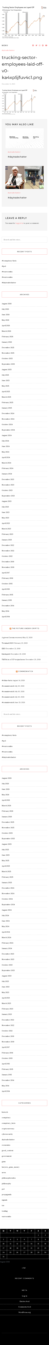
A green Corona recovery (12, 637)
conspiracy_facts (8, 1123)
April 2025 (6, 391)
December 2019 (8, 562)
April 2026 (6, 325)
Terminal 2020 (7, 643)
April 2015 (6, 589)
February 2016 (7, 578)
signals (4, 1200)
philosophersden (8, 1178)
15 (38, 1244)
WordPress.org (24, 1312)
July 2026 (5, 309)
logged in (19, 223)
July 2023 (5, 507)
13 (24, 1244)
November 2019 (8, 567)
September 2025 (8, 364)
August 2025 (7, 369)
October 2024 (7, 424)
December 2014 (8, 606)
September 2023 (8, 496)
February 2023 (7, 534)
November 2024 (8, 419)
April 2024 (6, 457)
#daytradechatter (17, 157)
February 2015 (7, 595)
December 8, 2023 (8, 84)
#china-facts (7, 680)
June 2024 (6, 446)
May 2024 (5, 452)
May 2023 (5, 518)
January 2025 (7, 408)
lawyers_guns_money (10, 1167)
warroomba (6, 1216)
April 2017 (6, 573)
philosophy (6, 1183)
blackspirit (6, 654)
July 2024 (5, 441)
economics (6, 1145)
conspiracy (6, 1117)
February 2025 (7, 402)
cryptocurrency (8, 1129)
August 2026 (7, 304)
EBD (3, 648)
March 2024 (6, 463)
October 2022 (7, 556)
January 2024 (7, 474)
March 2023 (6, 529)
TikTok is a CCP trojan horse (13, 659)
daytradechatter (8, 50)
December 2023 (8, 479)
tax (3, 1205)
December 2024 (8, 413)
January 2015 (7, 600)
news (4, 1172)
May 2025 (5, 386)
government (7, 1156)
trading (5, 1211)
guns (4, 1161)
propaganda (6, 1194)
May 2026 (5, 320)
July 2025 (5, 375)
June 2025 (6, 380)
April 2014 (6, 616)
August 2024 (7, 435)
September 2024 (8, 430)
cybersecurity (7, 1134)
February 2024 (7, 468)
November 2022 (8, 551)
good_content (7, 1150)
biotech (5, 1112)
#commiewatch (8, 686)
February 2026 (7, 337)
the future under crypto (25, 628)
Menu (5, 45)
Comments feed (24, 1307)
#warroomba (7, 272)
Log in (24, 1296)
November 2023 (8, 485)
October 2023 (7, 490)
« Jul (23, 1268)
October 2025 (7, 358)
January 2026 (7, 342)
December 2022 (8, 545)
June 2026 (6, 315)
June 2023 (5, 512)
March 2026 (6, 331)
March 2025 (6, 397)
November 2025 (8, 353)
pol (3, 1189)
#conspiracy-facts (9, 261)
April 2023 (6, 523)
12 (17, 1244)
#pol (4, 266)
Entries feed (24, 1301)
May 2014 (5, 611)
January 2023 (7, 540)
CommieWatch (25, 671)
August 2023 (6, 501)
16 (45, 1244)
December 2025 (8, 347)
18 (10, 1248)
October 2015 (7, 584)
